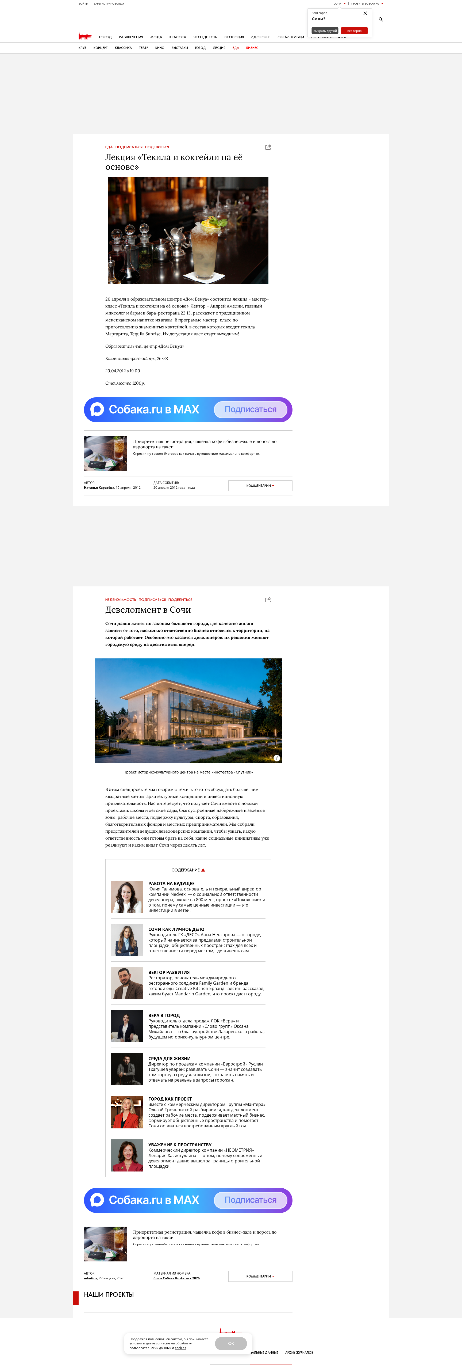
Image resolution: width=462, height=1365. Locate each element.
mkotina (90, 1278)
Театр (143, 48)
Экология (234, 37)
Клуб (82, 48)
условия (135, 1343)
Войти (83, 3)
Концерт (101, 48)
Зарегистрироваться (109, 3)
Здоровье (260, 37)
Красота (178, 37)
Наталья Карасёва (99, 487)
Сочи (337, 3)
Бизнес (252, 48)
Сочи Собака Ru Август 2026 (176, 1278)
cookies (180, 1347)
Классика (123, 48)
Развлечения (131, 37)
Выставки (180, 48)
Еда (236, 48)
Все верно (354, 31)
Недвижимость (120, 600)
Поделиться (157, 147)
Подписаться (129, 147)
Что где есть (205, 37)
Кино (159, 48)
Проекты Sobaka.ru (365, 3)
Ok (231, 1343)
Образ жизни (291, 37)
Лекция (219, 48)
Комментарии (259, 486)
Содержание (185, 870)
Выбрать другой (325, 31)
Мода (156, 37)
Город (105, 37)
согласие (163, 1343)
